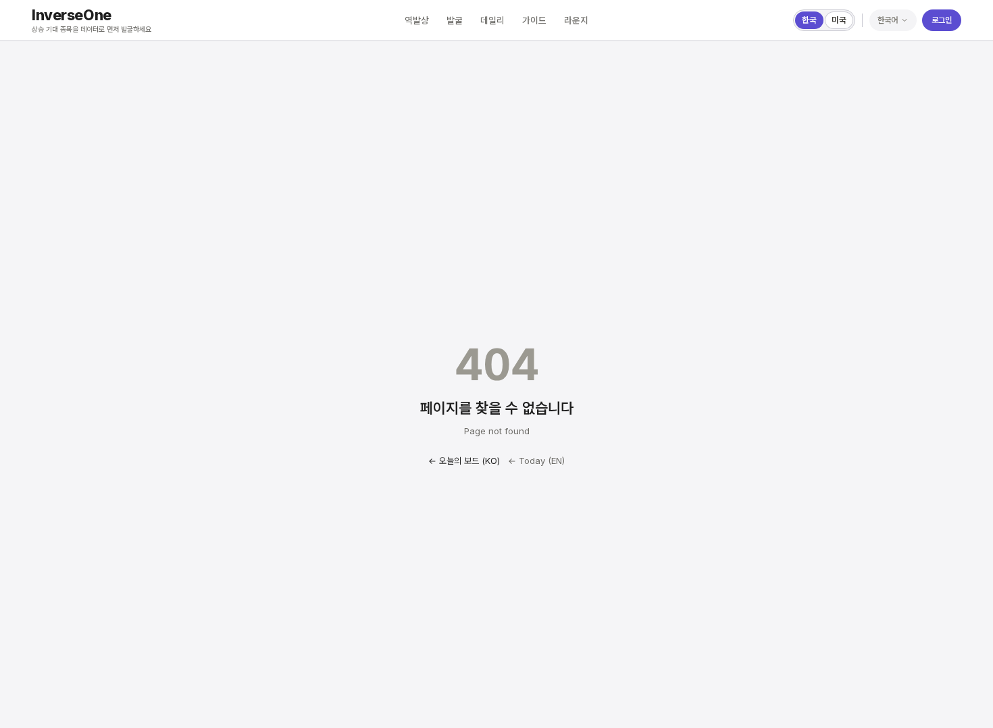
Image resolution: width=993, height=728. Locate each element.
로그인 (942, 20)
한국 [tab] (809, 20)
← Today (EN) (536, 460)
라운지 (576, 20)
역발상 (417, 20)
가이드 (534, 20)
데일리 (492, 20)
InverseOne (71, 15)
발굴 (455, 20)
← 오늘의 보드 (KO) (464, 460)
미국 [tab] (839, 20)
